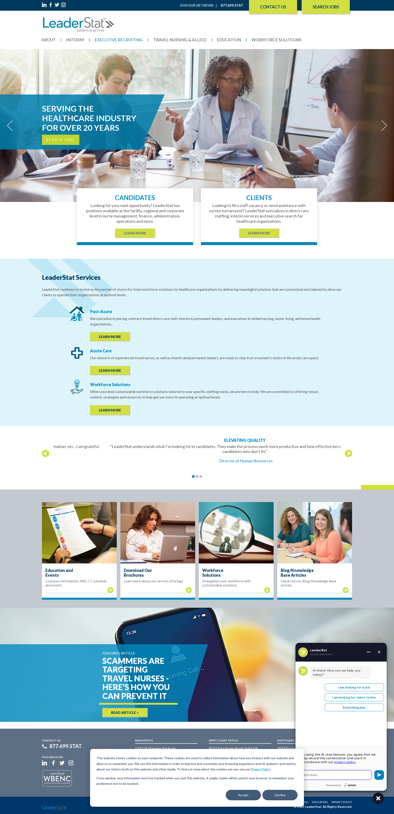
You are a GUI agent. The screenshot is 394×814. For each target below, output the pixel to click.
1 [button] (193, 476)
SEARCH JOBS (326, 6)
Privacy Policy (260, 769)
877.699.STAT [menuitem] (232, 5)
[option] (197, 450)
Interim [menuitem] (75, 39)
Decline (280, 795)
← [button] (45, 453)
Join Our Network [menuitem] (197, 5)
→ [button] (348, 453)
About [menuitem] (48, 39)
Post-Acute (101, 311)
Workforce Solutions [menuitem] (276, 39)
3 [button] (200, 476)
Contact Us (273, 6)
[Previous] (11, 125)
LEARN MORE (110, 337)
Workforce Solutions (110, 384)
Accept (243, 795)
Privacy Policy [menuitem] (342, 802)
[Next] (382, 125)
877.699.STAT (65, 746)
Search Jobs (60, 139)
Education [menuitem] (229, 39)
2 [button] (197, 476)
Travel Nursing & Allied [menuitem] (179, 39)
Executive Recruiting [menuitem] (118, 39)
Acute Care (101, 350)
